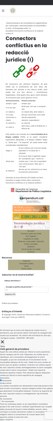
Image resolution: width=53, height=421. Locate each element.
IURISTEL (21, 317)
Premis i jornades (31, 244)
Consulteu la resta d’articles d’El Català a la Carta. (24, 178)
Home (8, 23)
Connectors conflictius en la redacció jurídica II (23, 183)
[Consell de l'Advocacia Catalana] (12, 10)
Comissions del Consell (20, 23)
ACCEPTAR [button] (20, 338)
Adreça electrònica (12, 281)
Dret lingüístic (31, 236)
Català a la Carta (33, 26)
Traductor (26, 261)
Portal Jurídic (27, 269)
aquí (49, 335)
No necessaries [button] (6, 399)
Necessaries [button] (4, 378)
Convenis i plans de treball (31, 234)
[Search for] (50, 11)
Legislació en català (31, 239)
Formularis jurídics (26, 263)
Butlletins (31, 247)
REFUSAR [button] (30, 338)
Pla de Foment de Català (31, 249)
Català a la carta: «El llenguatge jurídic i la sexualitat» (26, 28)
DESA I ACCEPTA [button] (6, 420)
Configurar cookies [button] (8, 338)
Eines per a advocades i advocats (31, 241)
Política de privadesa (10, 303)
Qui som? (31, 231)
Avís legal (5, 317)
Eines (26, 266)
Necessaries (7, 380)
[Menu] (3, 11)
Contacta (31, 252)
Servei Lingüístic (36, 23)
